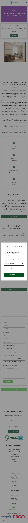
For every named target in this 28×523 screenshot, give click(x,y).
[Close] (25, 244)
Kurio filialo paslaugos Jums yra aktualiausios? (12, 259)
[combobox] (14, 264)
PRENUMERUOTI (14, 275)
